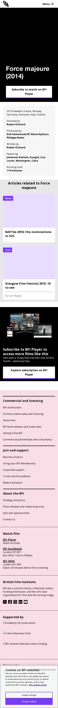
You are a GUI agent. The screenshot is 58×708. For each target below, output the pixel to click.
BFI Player (9, 539)
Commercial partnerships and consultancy (27, 439)
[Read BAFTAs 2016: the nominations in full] (29, 218)
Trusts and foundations (16, 476)
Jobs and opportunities (16, 513)
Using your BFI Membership (19, 463)
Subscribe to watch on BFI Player (29, 92)
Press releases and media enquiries (23, 506)
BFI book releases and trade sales (22, 426)
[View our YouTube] (25, 602)
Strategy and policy (14, 500)
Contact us (9, 519)
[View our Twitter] (4, 602)
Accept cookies (29, 701)
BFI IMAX (9, 561)
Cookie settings (29, 695)
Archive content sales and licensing (23, 414)
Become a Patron (13, 457)
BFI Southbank (12, 548)
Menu (46, 4)
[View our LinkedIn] (20, 602)
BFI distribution (12, 407)
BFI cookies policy (38, 685)
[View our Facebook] (10, 602)
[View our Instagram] (15, 602)
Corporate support (13, 469)
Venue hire (9, 420)
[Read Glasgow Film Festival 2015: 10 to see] (29, 272)
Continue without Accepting (44, 669)
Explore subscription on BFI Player (29, 372)
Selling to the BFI (12, 433)
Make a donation (12, 482)
